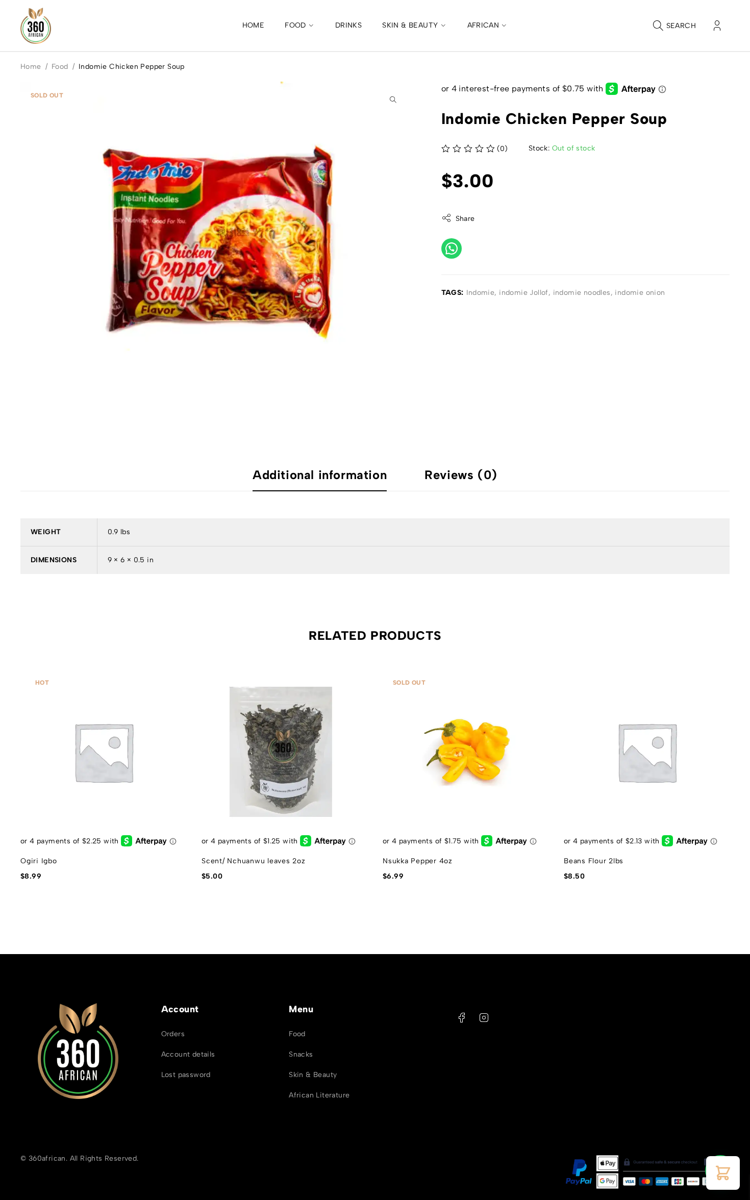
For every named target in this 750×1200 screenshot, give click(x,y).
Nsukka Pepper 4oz (418, 861)
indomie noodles (582, 292)
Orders (173, 1034)
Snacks (301, 1054)
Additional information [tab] (320, 475)
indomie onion (640, 292)
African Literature (319, 1095)
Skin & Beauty (313, 1074)
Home (30, 66)
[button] (393, 99)
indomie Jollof (523, 292)
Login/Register (717, 25)
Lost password (186, 1074)
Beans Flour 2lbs (593, 861)
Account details (188, 1054)
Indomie (480, 292)
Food (60, 66)
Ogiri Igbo (38, 861)
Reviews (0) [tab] (460, 475)
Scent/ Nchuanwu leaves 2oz (254, 861)
